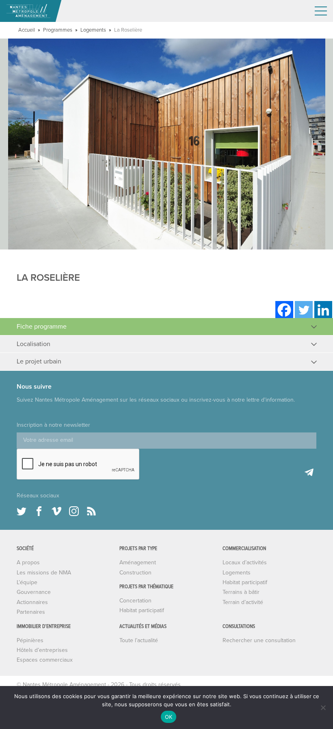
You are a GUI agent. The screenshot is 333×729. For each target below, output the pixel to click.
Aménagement (137, 562)
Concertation (135, 600)
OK (169, 717)
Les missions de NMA (44, 572)
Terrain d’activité (243, 602)
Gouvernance (34, 592)
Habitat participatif (141, 610)
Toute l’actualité (138, 640)
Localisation (33, 344)
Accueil (26, 30)
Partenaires (31, 612)
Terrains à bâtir (241, 592)
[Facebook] (284, 310)
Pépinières (30, 640)
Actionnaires (32, 602)
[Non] (323, 707)
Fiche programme (42, 327)
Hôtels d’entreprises (42, 650)
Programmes (57, 30)
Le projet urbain (39, 361)
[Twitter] (304, 310)
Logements (93, 30)
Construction (135, 572)
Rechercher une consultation (259, 640)
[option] (166, 144)
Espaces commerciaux (45, 659)
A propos (28, 562)
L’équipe (27, 582)
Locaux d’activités (245, 562)
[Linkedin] (323, 310)
